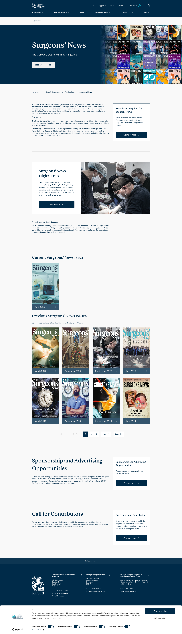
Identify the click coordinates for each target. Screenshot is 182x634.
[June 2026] (45, 286)
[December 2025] (75, 350)
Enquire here (130, 483)
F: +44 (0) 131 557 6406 (60, 593)
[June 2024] (136, 401)
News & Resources (53, 92)
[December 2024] (75, 401)
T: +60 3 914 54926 (126, 589)
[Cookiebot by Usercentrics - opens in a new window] (18, 629)
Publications (36, 21)
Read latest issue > (44, 64)
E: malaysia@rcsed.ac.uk (128, 591)
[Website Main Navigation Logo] (38, 5)
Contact (120, 6)
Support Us (102, 6)
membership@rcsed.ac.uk (64, 230)
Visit (93, 6)
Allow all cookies (160, 611)
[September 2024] (106, 401)
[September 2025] (106, 350)
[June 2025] (136, 350)
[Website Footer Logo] (40, 585)
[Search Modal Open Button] (148, 5)
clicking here (39, 230)
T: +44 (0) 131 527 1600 (60, 591)
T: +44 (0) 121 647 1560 (94, 589)
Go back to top (90, 561)
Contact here (129, 134)
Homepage (36, 92)
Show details (36, 630)
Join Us (112, 6)
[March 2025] (45, 401)
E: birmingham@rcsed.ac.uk (95, 591)
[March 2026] (45, 350)
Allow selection (160, 618)
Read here (55, 204)
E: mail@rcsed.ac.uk (59, 596)
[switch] (77, 626)
